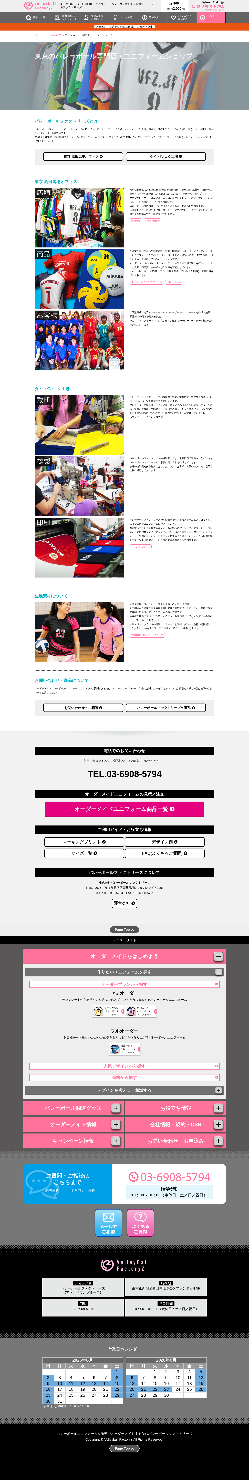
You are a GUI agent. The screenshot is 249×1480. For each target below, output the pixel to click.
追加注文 (154, 17)
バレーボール (174, 282)
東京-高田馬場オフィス (82, 156)
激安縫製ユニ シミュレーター (70, 17)
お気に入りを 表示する (185, 17)
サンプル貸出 (127, 17)
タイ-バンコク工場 (164, 156)
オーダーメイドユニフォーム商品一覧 (122, 809)
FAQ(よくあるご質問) (163, 853)
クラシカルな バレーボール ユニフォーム (111, 1011)
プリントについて (140, 546)
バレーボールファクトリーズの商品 (164, 708)
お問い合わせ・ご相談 (81, 708)
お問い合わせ (152, 220)
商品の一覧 (39, 17)
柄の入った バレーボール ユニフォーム (144, 1011)
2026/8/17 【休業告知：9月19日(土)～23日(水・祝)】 (124, 26)
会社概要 (136, 220)
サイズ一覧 (82, 853)
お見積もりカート (213, 17)
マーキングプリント (82, 842)
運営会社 (122, 903)
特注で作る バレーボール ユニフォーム (128, 1049)
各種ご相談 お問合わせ (97, 17)
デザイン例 (163, 842)
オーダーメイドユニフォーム (146, 282)
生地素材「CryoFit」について (147, 635)
